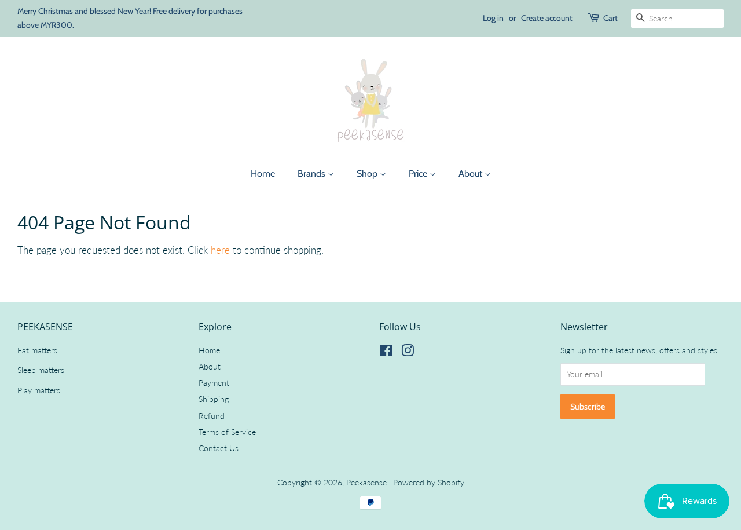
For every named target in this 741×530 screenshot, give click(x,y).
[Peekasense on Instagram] (407, 352)
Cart (610, 18)
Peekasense (367, 482)
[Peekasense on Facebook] (385, 352)
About (471, 173)
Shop (368, 173)
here (220, 250)
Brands (313, 173)
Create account (547, 18)
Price (419, 173)
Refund (212, 416)
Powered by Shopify (428, 482)
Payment (214, 383)
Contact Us (219, 448)
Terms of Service (227, 432)
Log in (493, 18)
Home (263, 173)
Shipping (214, 399)
